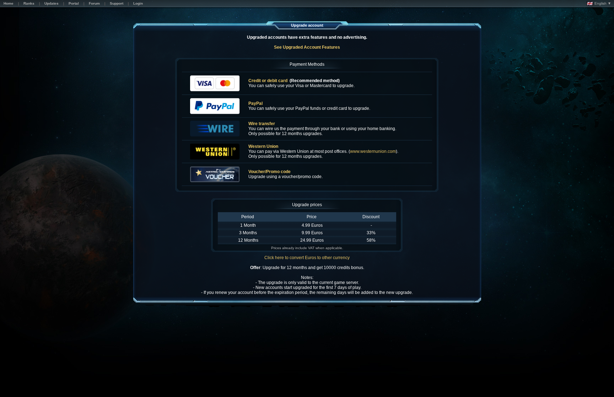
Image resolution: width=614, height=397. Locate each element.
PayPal (255, 103)
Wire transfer (261, 123)
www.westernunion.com (373, 151)
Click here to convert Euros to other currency (307, 257)
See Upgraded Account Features (307, 47)
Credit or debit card (267, 80)
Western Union (263, 146)
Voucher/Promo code (269, 171)
